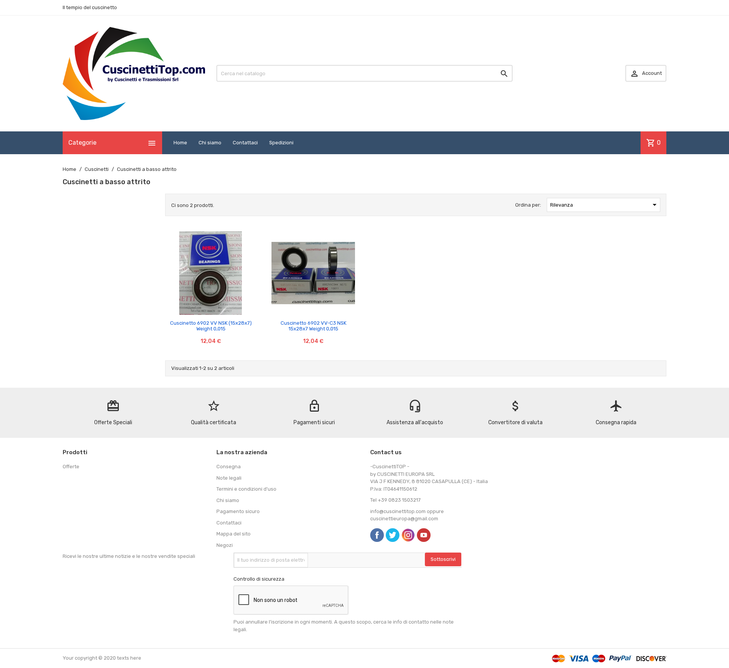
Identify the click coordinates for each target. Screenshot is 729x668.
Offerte (71, 466)
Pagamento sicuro (238, 511)
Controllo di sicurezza (259, 579)
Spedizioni (281, 142)
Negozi (224, 545)
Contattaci (245, 142)
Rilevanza (605, 204)
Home (180, 142)
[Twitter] (392, 535)
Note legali (228, 478)
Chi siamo (210, 142)
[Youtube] (424, 535)
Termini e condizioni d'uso (246, 489)
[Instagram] (408, 535)
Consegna (228, 466)
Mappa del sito (233, 534)
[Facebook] (377, 535)
